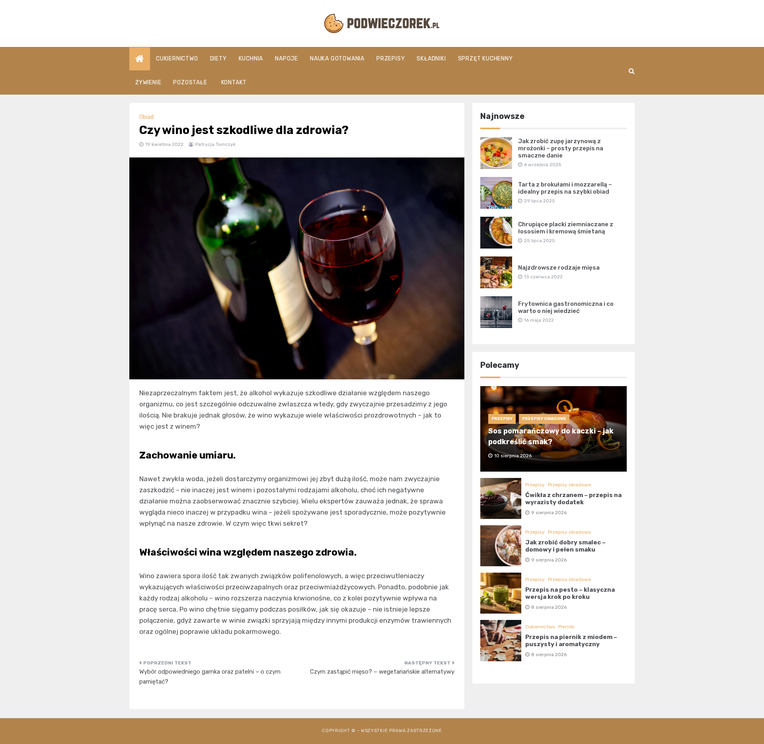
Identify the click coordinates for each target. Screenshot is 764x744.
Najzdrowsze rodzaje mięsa (559, 267)
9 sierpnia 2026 (549, 512)
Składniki (431, 58)
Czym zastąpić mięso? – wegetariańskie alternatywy (382, 671)
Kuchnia (251, 58)
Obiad (146, 117)
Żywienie (148, 82)
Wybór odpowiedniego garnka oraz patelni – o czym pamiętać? (210, 677)
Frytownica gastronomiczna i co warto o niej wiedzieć (566, 307)
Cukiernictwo (177, 58)
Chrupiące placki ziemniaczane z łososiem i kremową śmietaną (565, 228)
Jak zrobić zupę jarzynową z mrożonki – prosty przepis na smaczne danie (560, 148)
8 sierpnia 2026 (549, 607)
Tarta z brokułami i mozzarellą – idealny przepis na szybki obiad (565, 188)
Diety (218, 58)
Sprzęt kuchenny (485, 58)
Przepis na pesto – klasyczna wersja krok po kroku (570, 593)
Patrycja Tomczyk (215, 144)
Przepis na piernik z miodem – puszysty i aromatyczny (571, 640)
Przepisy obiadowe (544, 418)
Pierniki (566, 626)
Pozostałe (190, 82)
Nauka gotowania (337, 58)
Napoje (286, 58)
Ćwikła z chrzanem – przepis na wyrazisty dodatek (573, 498)
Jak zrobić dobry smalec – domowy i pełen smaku (565, 546)
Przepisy (390, 58)
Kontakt (234, 82)
